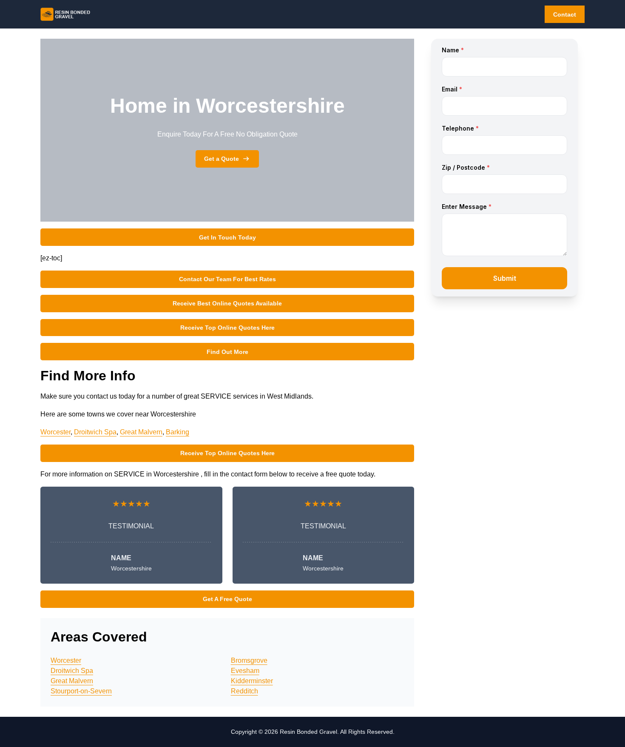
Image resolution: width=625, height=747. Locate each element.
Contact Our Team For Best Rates (227, 279)
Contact (564, 14)
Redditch (244, 691)
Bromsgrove (249, 660)
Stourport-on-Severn (81, 691)
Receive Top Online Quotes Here (227, 327)
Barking (177, 432)
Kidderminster (252, 680)
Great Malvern (141, 432)
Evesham (245, 670)
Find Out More (227, 351)
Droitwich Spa (95, 432)
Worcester (55, 432)
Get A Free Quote (227, 599)
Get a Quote (221, 158)
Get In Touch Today (227, 237)
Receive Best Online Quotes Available (227, 303)
